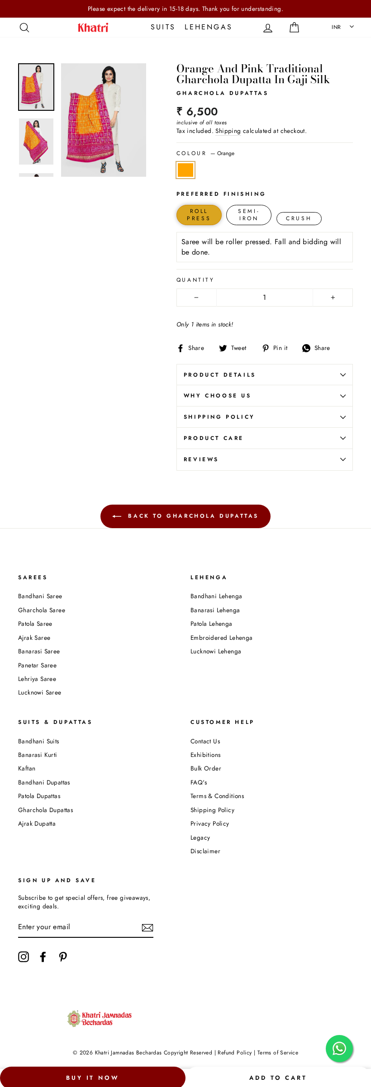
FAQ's (198, 782)
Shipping (228, 131)
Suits (163, 27)
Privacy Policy (209, 823)
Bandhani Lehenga (216, 595)
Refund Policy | (236, 1053)
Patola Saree (35, 623)
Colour (205, 153)
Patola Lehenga (211, 623)
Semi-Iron (249, 215)
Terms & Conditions (217, 795)
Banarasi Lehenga (215, 609)
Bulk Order (205, 768)
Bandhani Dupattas (44, 782)
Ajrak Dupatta (37, 823)
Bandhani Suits (38, 741)
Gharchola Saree (41, 609)
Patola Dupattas (39, 795)
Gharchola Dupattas (45, 809)
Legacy (200, 837)
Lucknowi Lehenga (215, 651)
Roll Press (199, 215)
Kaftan (26, 768)
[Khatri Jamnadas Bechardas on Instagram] (23, 956)
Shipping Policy (219, 417)
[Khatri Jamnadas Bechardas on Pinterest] (62, 956)
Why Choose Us (218, 396)
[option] (185, 9)
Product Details (220, 375)
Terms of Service (277, 1053)
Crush (299, 218)
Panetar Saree (37, 665)
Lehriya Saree (37, 678)
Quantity (195, 280)
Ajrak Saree (34, 637)
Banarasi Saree (39, 651)
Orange (185, 170)
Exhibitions (205, 754)
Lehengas (209, 27)
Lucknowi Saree (40, 692)
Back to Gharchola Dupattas (192, 515)
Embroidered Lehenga (221, 637)
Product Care (214, 438)
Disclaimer (205, 850)
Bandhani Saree (40, 595)
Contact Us (205, 741)
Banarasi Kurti (37, 754)
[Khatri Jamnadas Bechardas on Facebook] (43, 956)
